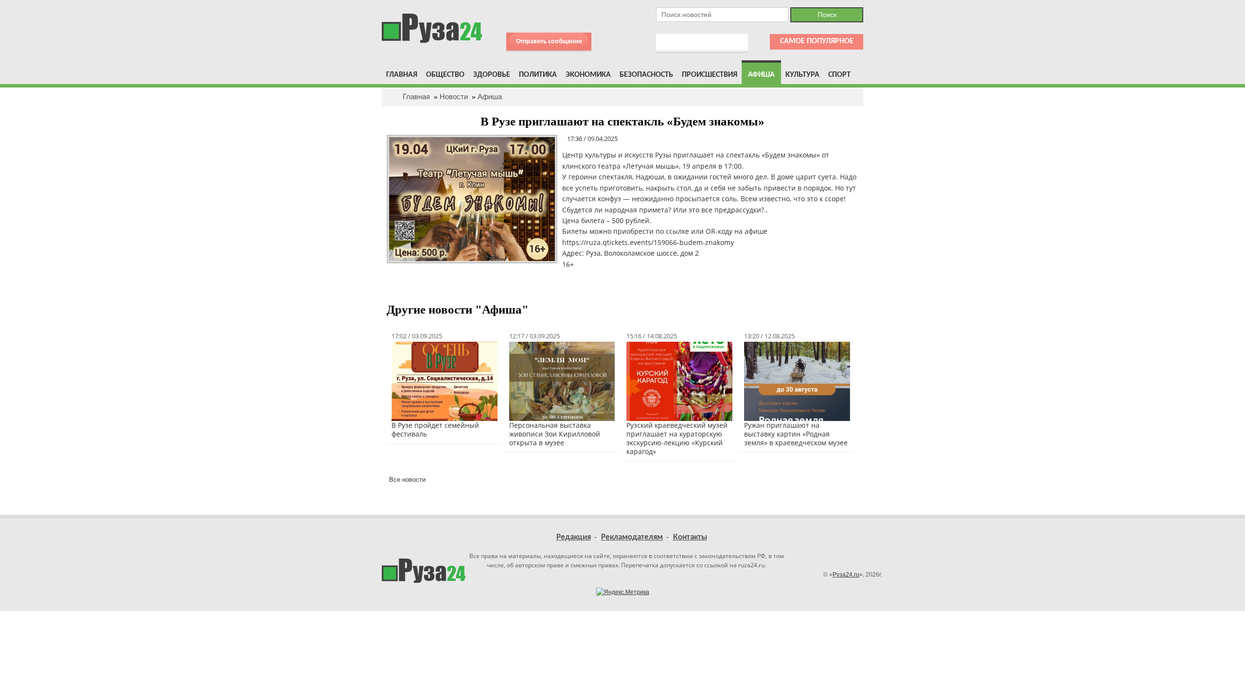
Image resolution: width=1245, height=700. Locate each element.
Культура (802, 75)
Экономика (588, 75)
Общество (445, 75)
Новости (454, 96)
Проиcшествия (709, 75)
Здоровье (491, 75)
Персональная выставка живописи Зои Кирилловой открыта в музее (554, 433)
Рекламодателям (632, 537)
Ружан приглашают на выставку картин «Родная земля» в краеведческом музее (796, 433)
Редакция (573, 537)
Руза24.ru (846, 574)
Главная (401, 75)
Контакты (690, 537)
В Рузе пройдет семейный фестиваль (435, 429)
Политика (538, 75)
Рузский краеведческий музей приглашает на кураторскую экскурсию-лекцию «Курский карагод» (677, 438)
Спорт (839, 75)
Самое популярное (817, 41)
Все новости (407, 479)
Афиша (761, 75)
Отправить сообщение (549, 41)
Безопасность (646, 75)
